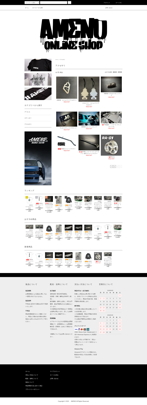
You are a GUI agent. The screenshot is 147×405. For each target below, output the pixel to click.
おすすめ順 (108, 72)
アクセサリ (62, 59)
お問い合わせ (108, 7)
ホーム (27, 7)
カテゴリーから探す (37, 7)
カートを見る (54, 375)
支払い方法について (32, 375)
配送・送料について (32, 378)
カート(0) (119, 2)
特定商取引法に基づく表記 (34, 386)
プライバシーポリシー (33, 389)
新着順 (120, 72)
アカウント (107, 2)
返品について (30, 382)
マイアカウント (55, 371)
